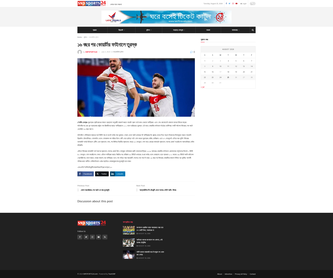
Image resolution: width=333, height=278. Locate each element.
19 (236, 72)
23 (212, 77)
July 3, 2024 (106, 52)
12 (236, 66)
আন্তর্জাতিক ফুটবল (93, 37)
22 (205, 77)
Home (79, 37)
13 (244, 66)
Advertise (228, 274)
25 (228, 77)
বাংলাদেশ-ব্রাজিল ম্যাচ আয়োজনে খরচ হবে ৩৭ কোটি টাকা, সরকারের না (150, 228)
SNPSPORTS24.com (90, 274)
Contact (253, 274)
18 (228, 72)
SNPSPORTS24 (91, 52)
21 (251, 72)
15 (205, 72)
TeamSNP (111, 274)
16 (212, 72)
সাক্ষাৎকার (235, 30)
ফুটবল (148, 30)
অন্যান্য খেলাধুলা (178, 30)
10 (220, 66)
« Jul (202, 87)
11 (228, 66)
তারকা (208, 30)
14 (251, 66)
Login (244, 3)
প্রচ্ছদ (95, 30)
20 (244, 72)
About (219, 274)
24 (220, 77)
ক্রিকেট (121, 30)
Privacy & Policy (241, 274)
